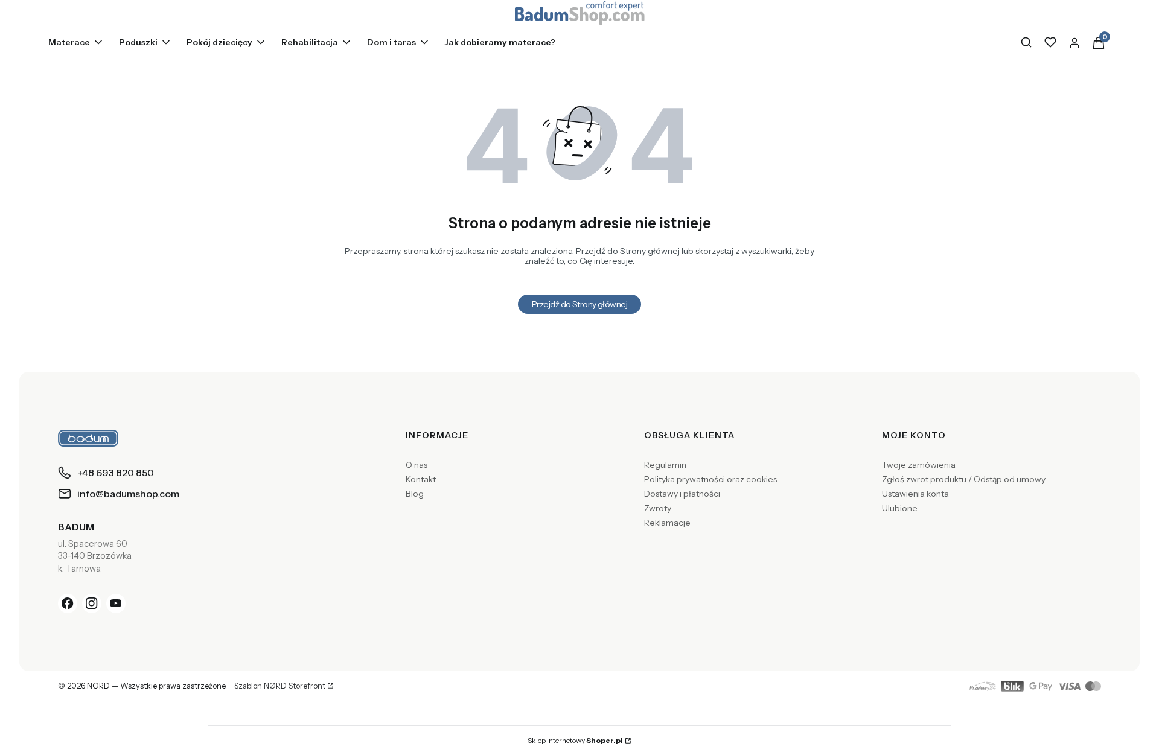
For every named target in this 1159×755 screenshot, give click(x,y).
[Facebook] (67, 603)
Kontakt (421, 479)
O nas (416, 464)
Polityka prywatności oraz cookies (710, 479)
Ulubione (900, 508)
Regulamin (665, 464)
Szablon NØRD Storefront (279, 686)
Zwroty (657, 508)
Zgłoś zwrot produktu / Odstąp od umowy (964, 479)
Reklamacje (667, 522)
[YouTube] (116, 603)
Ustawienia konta (915, 493)
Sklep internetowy (575, 740)
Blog (415, 493)
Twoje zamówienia (919, 464)
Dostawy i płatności (682, 493)
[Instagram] (91, 603)
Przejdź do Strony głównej (579, 304)
